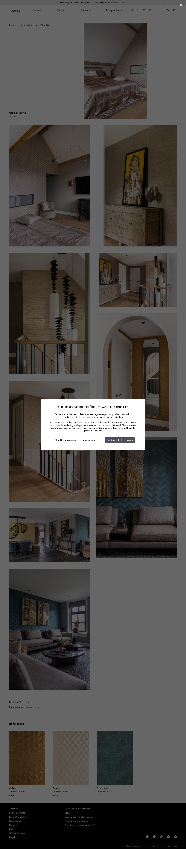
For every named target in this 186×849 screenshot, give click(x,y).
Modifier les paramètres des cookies (75, 440)
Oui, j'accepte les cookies (120, 440)
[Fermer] (181, 5)
